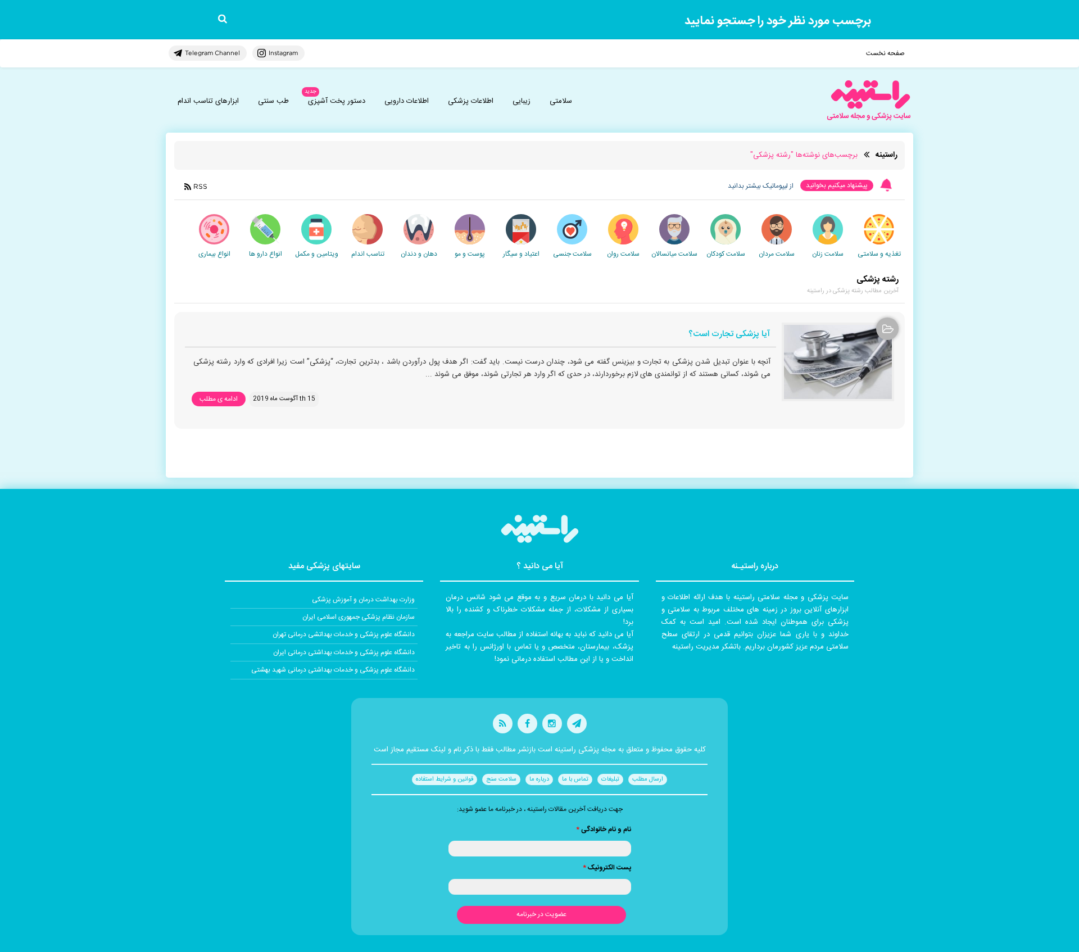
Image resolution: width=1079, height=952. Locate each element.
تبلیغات (610, 779)
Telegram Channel (212, 52)
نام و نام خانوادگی (603, 829)
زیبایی (522, 101)
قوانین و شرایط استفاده (444, 779)
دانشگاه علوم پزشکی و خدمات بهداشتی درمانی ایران (344, 652)
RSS (200, 186)
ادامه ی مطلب (219, 399)
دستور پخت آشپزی (336, 101)
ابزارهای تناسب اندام (208, 101)
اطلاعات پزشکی (470, 101)
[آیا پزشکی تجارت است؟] (838, 362)
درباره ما (539, 779)
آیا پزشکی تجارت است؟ (729, 334)
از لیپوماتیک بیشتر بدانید (761, 186)
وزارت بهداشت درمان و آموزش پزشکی (363, 599)
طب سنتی (273, 101)
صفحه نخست (885, 53)
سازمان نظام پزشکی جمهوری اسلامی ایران (358, 617)
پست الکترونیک (607, 867)
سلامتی (561, 101)
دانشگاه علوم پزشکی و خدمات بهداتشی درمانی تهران (344, 634)
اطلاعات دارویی (406, 101)
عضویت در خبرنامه (541, 914)
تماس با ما (575, 779)
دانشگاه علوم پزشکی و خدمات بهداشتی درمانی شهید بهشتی (333, 670)
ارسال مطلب (647, 779)
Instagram (283, 52)
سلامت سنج (501, 779)
